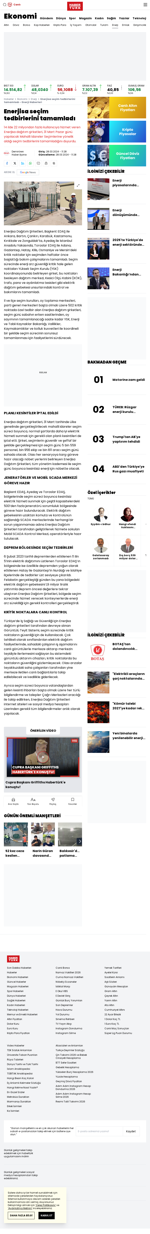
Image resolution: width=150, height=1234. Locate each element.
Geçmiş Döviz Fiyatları (69, 1081)
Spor (72, 18)
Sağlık (111, 18)
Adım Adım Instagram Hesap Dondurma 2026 (73, 1087)
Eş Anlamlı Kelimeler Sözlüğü (24, 1083)
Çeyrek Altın (111, 995)
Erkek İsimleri (14, 1106)
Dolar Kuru (13, 1023)
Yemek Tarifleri (112, 967)
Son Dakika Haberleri (19, 967)
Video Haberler (15, 1045)
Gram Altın (110, 991)
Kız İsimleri (13, 1111)
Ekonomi (20, 16)
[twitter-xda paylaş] (15, 163)
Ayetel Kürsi (111, 972)
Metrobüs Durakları (18, 1097)
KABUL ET (47, 1215)
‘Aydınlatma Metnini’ (20, 1208)
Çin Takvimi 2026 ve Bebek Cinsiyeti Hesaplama (71, 1056)
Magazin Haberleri (18, 986)
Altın (6, 25)
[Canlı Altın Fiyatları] (117, 107)
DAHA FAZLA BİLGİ (21, 1215)
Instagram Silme (66, 1033)
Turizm (104, 25)
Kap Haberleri (42, 25)
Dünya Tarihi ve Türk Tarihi (22, 1064)
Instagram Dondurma (69, 1028)
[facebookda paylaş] (7, 163)
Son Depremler (64, 1005)
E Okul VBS (62, 991)
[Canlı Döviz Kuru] (117, 155)
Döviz (16, 25)
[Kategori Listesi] (145, 4)
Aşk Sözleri (110, 981)
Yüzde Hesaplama (67, 1076)
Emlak (125, 25)
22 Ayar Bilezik (112, 1014)
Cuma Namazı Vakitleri (69, 977)
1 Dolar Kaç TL (112, 1019)
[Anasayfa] (13, 959)
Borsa (26, 25)
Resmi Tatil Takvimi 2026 (70, 1101)
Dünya (61, 18)
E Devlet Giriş (63, 995)
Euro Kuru (12, 1028)
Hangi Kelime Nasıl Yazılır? (22, 1087)
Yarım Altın (110, 1000)
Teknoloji (139, 18)
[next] (80, 841)
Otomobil (90, 25)
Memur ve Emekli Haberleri (22, 1014)
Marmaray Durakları (19, 1101)
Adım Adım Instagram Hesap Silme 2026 (73, 1095)
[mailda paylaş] (38, 163)
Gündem (46, 18)
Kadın (99, 18)
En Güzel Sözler (16, 1092)
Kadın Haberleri (16, 1005)
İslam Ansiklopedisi (18, 1069)
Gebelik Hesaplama (67, 1067)
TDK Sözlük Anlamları (19, 1050)
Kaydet (131, 1131)
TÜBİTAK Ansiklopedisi (20, 1073)
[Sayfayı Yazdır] (46, 163)
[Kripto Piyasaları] (117, 131)
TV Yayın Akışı (64, 1023)
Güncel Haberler (16, 981)
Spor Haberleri (15, 991)
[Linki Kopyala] (54, 163)
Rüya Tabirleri (15, 1059)
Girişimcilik (139, 25)
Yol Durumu (62, 1014)
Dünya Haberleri (16, 995)
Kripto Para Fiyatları (18, 1033)
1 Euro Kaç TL (111, 1023)
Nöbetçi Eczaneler (66, 981)
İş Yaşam (75, 25)
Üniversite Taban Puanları (22, 1055)
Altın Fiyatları (14, 1019)
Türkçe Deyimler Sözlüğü (70, 1050)
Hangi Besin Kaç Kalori (20, 1078)
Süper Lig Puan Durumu (118, 1033)
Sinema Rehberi (65, 1019)
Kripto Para (60, 25)
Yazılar (124, 18)
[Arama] (4, 4)
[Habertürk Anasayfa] (75, 5)
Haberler (9, 99)
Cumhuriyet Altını (114, 1009)
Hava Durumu (64, 1009)
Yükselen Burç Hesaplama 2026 (74, 1072)
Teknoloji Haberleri (17, 1009)
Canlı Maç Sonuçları (116, 1028)
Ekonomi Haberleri (17, 977)
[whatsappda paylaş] (30, 163)
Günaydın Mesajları (116, 986)
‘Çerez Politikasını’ (45, 1205)
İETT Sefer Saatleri (66, 1062)
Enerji (115, 25)
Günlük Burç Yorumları (69, 1000)
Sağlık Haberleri (16, 1000)
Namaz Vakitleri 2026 (68, 972)
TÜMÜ (91, 498)
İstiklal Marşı (63, 986)
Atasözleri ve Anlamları (69, 1045)
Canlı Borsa (63, 967)
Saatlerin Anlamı (114, 977)
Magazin (85, 18)
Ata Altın (109, 1005)
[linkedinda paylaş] (23, 163)
